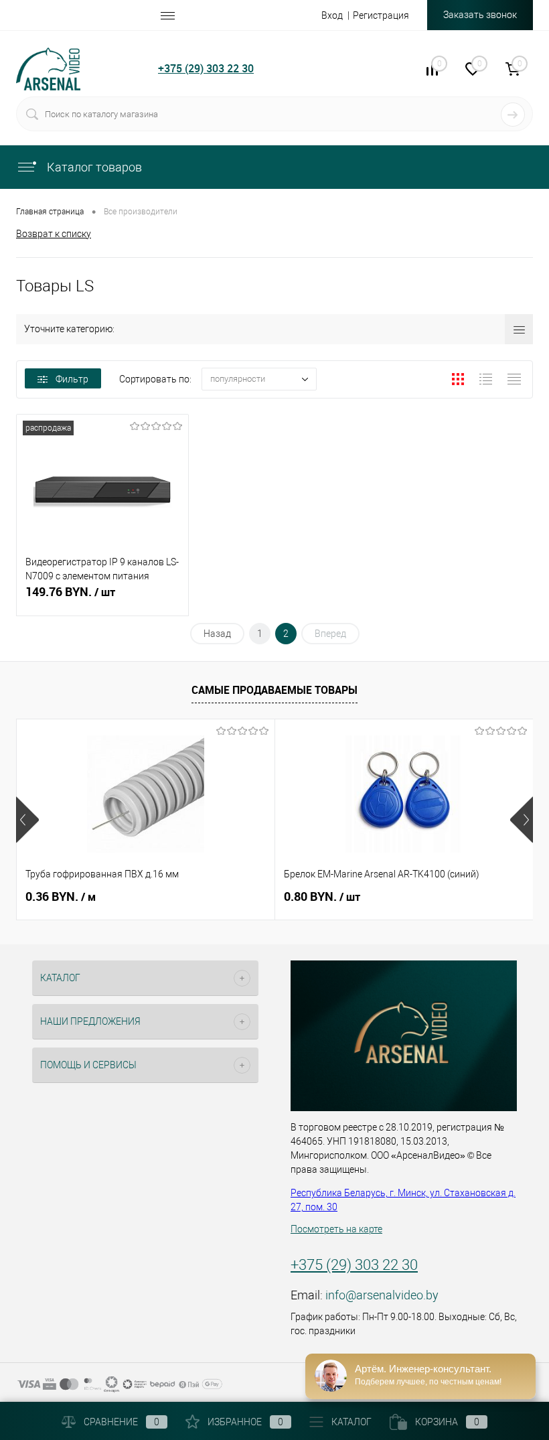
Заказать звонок (480, 14)
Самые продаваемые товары (274, 689)
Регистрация (381, 15)
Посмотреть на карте (336, 1229)
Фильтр (72, 379)
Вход (332, 15)
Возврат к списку (53, 233)
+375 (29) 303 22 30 (206, 68)
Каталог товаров (93, 167)
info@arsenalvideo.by (382, 1295)
